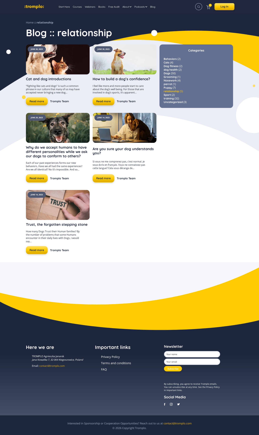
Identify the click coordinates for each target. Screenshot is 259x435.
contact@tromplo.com (52, 365)
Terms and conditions (116, 363)
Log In (224, 6)
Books (101, 6)
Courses (77, 6)
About (126, 6)
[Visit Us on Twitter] (178, 404)
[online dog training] (34, 6)
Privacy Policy (110, 357)
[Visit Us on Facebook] (164, 404)
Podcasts (139, 6)
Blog (152, 6)
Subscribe (173, 368)
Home (30, 22)
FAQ (104, 369)
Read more (37, 101)
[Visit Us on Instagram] (171, 404)
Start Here (64, 6)
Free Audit (113, 6)
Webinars (90, 6)
